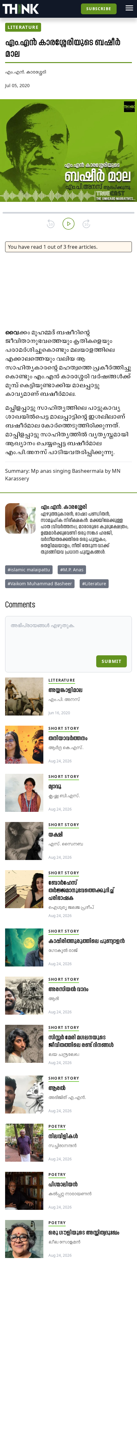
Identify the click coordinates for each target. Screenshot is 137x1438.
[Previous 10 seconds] (50, 223)
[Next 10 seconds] (86, 223)
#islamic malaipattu (29, 570)
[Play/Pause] (68, 223)
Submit (111, 661)
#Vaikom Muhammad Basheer (40, 584)
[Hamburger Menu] (129, 8)
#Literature (94, 584)
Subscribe (98, 8)
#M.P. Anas (71, 570)
